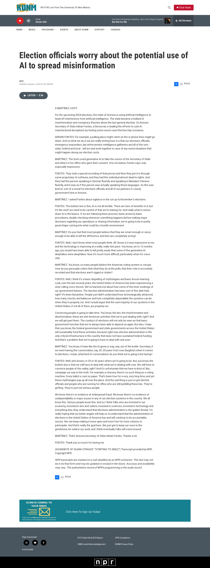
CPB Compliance (122, 538)
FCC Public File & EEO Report (90, 538)
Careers (115, 30)
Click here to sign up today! (83, 511)
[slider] (33, 20)
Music (32, 30)
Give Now (185, 7)
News (19, 30)
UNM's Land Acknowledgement (92, 544)
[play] (20, 20)
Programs (48, 30)
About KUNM (81, 30)
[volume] (28, 21)
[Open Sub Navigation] (25, 30)
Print (187, 83)
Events (64, 30)
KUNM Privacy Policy (124, 544)
